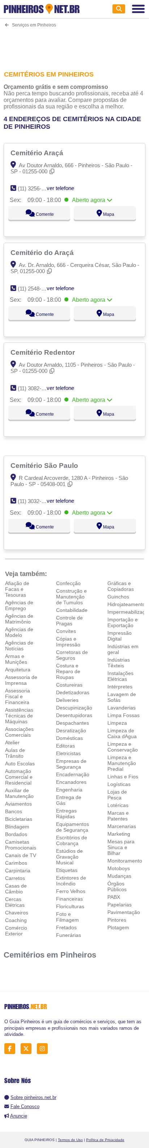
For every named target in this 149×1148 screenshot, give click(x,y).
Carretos (15, 878)
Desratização (71, 730)
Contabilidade (72, 610)
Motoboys (118, 868)
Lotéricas (117, 805)
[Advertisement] (74, 47)
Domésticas (69, 738)
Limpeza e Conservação (122, 747)
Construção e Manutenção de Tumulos (71, 596)
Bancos (13, 811)
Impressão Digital (119, 636)
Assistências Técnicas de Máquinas (19, 715)
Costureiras (69, 685)
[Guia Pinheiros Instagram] (44, 1049)
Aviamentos (18, 804)
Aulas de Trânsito (15, 753)
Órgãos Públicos (117, 886)
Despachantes (72, 723)
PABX (113, 897)
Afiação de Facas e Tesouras (17, 589)
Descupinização (74, 708)
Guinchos (118, 597)
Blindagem (17, 827)
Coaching (16, 920)
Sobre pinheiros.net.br (33, 1097)
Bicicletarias (18, 819)
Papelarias (119, 905)
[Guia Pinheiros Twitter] (28, 1049)
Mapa (108, 214)
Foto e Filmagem (67, 917)
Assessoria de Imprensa (21, 680)
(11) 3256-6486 (35, 188)
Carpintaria (17, 870)
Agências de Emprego (19, 605)
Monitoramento (124, 861)
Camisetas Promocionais (20, 845)
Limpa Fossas (123, 715)
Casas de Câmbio (16, 888)
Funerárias (68, 935)
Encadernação (72, 774)
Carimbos (16, 863)
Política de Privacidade (105, 1140)
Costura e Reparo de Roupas (68, 671)
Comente (44, 214)
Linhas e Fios (122, 776)
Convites (66, 631)
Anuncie (18, 1116)
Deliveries (67, 700)
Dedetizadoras (72, 692)
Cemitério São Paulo (45, 465)
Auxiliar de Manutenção (19, 793)
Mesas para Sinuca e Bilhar (121, 847)
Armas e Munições (16, 659)
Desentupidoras (74, 715)
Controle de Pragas (69, 620)
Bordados (16, 834)
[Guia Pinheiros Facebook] (11, 1049)
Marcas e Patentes (118, 816)
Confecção (68, 583)
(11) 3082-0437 (35, 388)
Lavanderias (121, 708)
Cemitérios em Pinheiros (50, 954)
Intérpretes (119, 687)
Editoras (65, 746)
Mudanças (119, 876)
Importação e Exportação (122, 622)
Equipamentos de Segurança (72, 827)
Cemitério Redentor (43, 352)
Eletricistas (68, 753)
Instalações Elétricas (120, 676)
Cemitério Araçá (37, 153)
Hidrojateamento (126, 604)
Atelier (12, 742)
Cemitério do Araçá (43, 252)
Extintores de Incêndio (71, 880)
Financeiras (69, 899)
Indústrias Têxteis (118, 662)
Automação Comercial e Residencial (19, 777)
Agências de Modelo (19, 632)
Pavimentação (123, 912)
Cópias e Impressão (68, 641)
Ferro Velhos (70, 891)
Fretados (66, 927)
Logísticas (119, 784)
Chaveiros (16, 912)
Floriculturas (70, 906)
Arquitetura (17, 669)
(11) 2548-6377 (35, 288)
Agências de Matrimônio (19, 619)
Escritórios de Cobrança (71, 840)
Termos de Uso (70, 1140)
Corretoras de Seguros (72, 655)
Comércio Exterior (16, 931)
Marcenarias (121, 826)
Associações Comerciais (19, 732)
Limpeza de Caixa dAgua (122, 733)
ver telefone (60, 188)
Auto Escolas (20, 763)
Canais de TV (20, 855)
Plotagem (118, 927)
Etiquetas (66, 870)
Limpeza (117, 723)
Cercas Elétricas (15, 902)
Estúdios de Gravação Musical (69, 856)
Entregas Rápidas (66, 813)
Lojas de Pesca (117, 795)
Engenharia (69, 790)
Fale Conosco (24, 1106)
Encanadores (71, 782)
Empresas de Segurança (71, 764)
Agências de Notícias (19, 645)
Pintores (116, 920)
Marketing (118, 834)
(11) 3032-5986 (35, 501)
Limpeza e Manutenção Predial (121, 763)
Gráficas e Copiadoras (120, 586)
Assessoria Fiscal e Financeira (17, 696)
